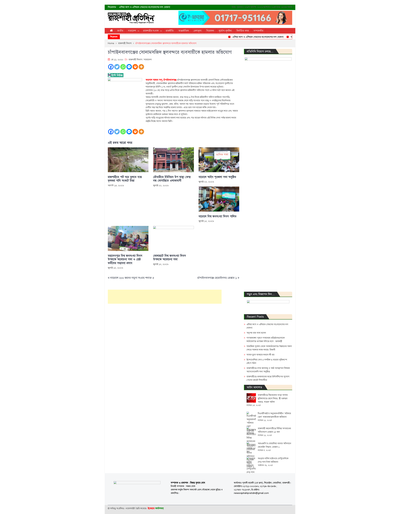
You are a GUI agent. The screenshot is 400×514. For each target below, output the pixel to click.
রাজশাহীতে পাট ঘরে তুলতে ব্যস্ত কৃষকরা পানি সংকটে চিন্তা (125, 178)
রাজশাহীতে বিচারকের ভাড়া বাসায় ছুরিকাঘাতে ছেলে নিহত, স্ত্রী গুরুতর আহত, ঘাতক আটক (273, 398)
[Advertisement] (165, 297)
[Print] (135, 67)
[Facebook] (111, 67)
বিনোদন (210, 30)
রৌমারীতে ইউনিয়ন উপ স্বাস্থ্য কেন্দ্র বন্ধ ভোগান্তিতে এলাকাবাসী (172, 178)
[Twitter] (117, 67)
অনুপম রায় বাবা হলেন (291, 37)
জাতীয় (120, 30)
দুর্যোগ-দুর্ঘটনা (225, 30)
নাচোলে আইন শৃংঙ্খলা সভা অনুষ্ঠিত (217, 177)
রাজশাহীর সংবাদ (151, 30)
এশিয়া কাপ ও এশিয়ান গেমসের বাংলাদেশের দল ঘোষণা (144, 7)
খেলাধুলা (198, 30)
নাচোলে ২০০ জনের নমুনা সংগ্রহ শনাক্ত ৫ (132, 277)
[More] (141, 67)
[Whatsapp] (123, 67)
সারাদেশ (132, 30)
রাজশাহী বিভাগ (135, 59)
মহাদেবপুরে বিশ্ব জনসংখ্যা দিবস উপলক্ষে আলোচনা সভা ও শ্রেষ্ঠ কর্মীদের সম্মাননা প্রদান (125, 259)
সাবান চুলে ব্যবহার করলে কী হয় (260, 354)
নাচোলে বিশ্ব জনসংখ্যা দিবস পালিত (217, 216)
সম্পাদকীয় (258, 30)
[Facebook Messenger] (129, 67)
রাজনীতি (170, 30)
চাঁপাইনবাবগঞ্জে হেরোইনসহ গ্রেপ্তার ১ (217, 277)
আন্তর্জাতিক (183, 30)
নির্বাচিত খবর (243, 30)
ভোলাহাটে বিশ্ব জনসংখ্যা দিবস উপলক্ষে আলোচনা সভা (169, 257)
